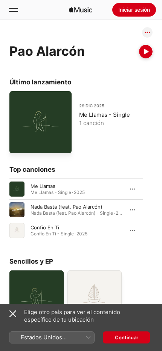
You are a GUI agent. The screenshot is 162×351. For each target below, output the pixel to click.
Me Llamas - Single (104, 114)
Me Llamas (43, 186)
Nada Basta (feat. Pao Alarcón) (66, 207)
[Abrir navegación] (13, 10)
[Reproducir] (146, 51)
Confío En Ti (45, 227)
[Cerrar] (12, 313)
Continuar (126, 337)
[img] (80, 9)
